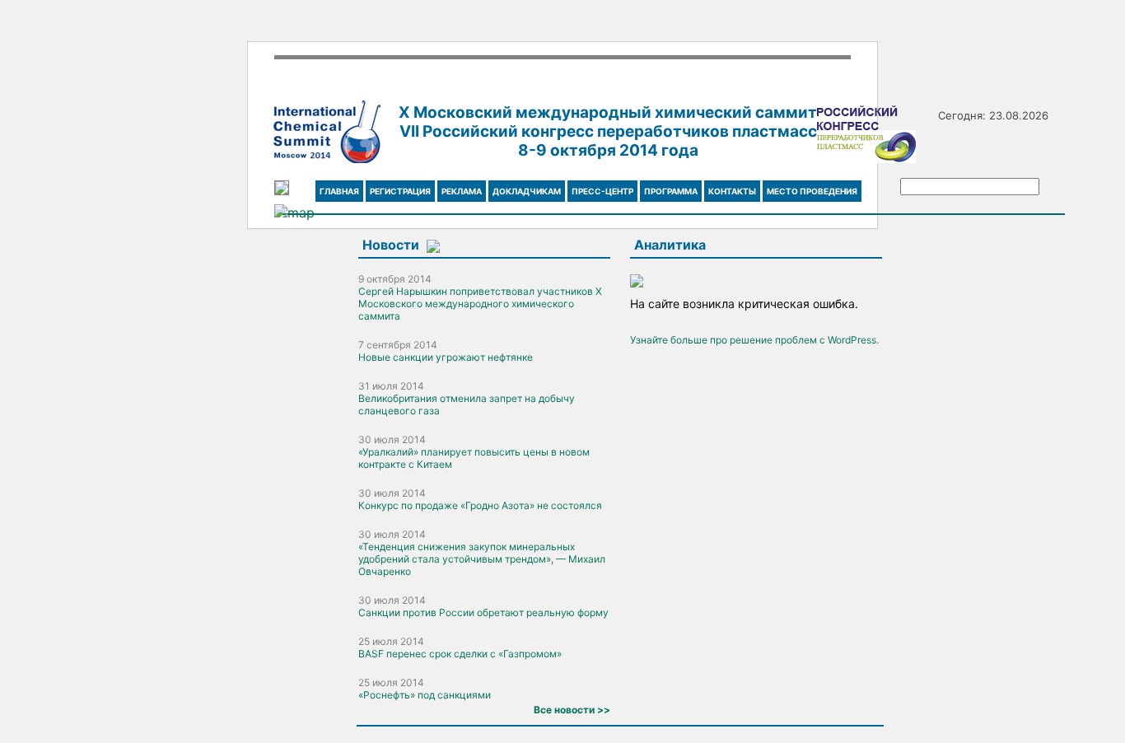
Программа (671, 191)
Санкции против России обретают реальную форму (483, 612)
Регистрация (400, 191)
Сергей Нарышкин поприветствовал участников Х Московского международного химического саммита (480, 303)
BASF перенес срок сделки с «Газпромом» (460, 653)
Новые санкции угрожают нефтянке (445, 357)
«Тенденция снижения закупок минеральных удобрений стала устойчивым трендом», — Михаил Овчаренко (481, 558)
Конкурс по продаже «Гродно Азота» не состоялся (480, 505)
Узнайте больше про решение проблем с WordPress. (754, 340)
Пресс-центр (602, 191)
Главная (339, 191)
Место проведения (812, 191)
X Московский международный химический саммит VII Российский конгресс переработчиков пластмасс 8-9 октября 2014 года (608, 131)
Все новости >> (572, 709)
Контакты (732, 191)
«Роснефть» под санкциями (424, 695)
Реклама (461, 191)
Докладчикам (526, 191)
